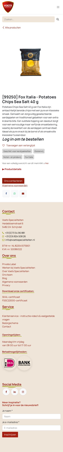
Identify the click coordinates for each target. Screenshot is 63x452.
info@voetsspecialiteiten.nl (20, 239)
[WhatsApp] (14, 193)
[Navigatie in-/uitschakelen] (58, 7)
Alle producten (13, 27)
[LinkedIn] (14, 391)
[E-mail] (23, 193)
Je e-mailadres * (10, 422)
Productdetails (11, 169)
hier (46, 163)
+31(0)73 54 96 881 (15, 232)
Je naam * (7, 410)
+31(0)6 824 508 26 (15, 236)
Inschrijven (10, 434)
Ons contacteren (13, 180)
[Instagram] (23, 391)
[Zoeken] (58, 19)
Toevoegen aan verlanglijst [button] (20, 145)
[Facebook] (6, 193)
